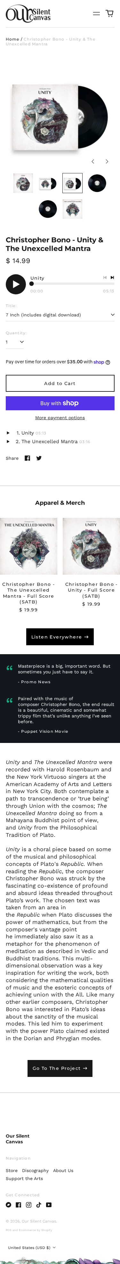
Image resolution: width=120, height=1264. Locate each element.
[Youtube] (49, 1205)
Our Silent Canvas (17, 1139)
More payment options (60, 417)
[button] (109, 14)
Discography (35, 1170)
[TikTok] (39, 1205)
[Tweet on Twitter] (39, 458)
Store (12, 1170)
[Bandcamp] (9, 1205)
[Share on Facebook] (27, 458)
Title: (11, 305)
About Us (63, 1170)
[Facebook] (18, 1205)
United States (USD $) (30, 1247)
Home (13, 39)
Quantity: (16, 332)
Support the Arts (24, 1178)
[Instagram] (29, 1205)
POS (9, 1230)
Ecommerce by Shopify (35, 1230)
